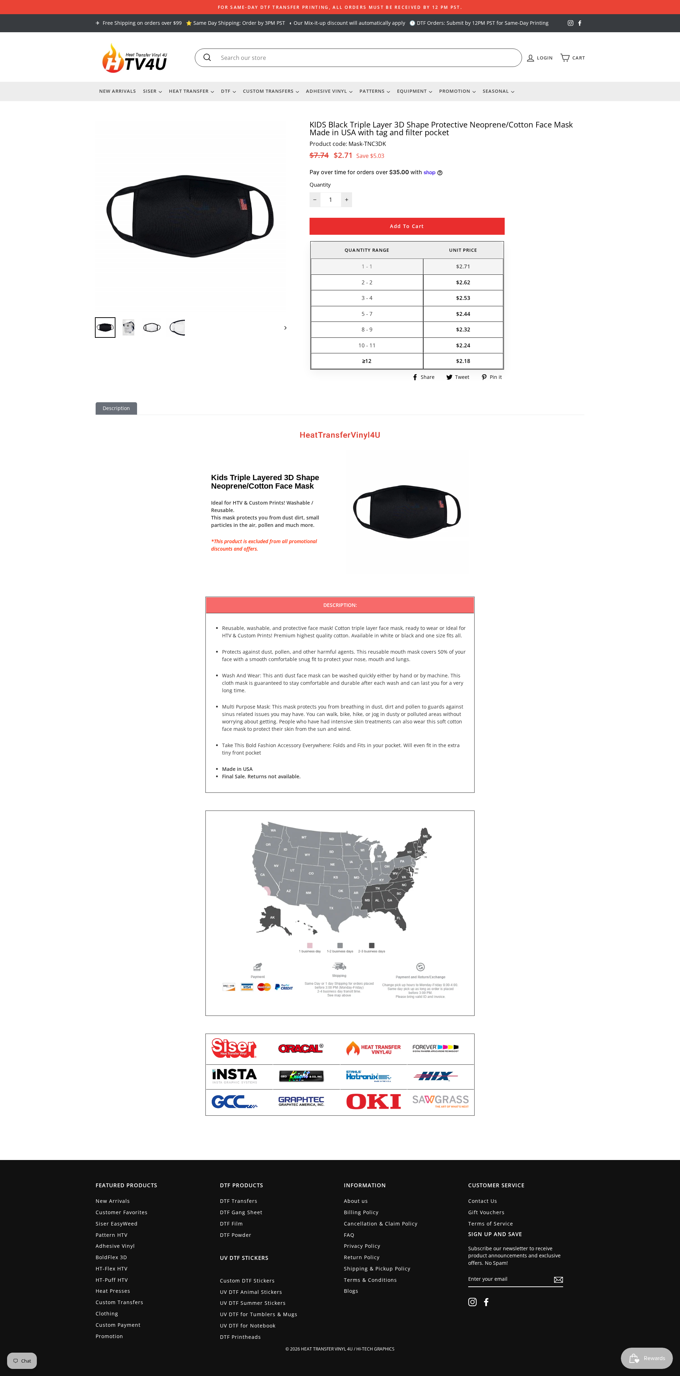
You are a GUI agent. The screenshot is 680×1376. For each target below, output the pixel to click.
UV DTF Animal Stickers (251, 1292)
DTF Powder (235, 1235)
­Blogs (351, 1290)
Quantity (320, 184)
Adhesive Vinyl (327, 91)
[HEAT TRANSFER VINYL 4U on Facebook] (486, 1302)
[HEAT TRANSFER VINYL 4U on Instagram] (472, 1302)
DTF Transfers (238, 1201)
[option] (340, 7)
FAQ (349, 1235)
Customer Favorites (122, 1212)
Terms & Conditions (370, 1280)
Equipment (412, 91)
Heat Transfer (189, 91)
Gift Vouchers (486, 1212)
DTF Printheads (240, 1337)
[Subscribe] (558, 1279)
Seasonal (496, 91)
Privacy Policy (362, 1246)
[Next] (282, 327)
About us (356, 1201)
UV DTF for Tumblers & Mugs (259, 1314)
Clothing (107, 1313)
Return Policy (362, 1257)
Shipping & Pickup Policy (377, 1268)
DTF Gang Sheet (241, 1212)
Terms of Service (490, 1223)
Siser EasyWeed (117, 1223)
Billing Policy (361, 1212)
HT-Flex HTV (112, 1268)
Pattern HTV (112, 1235)
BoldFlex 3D (111, 1257)
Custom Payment (118, 1324)
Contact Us (482, 1201)
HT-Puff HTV (112, 1280)
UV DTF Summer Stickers (253, 1303)
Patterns (372, 91)
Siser (150, 91)
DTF (226, 91)
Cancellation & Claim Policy (381, 1223)
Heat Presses (113, 1290)
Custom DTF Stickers (247, 1280)
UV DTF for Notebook (248, 1325)
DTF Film (231, 1223)
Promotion (455, 91)
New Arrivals (117, 91)
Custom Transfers (269, 91)
